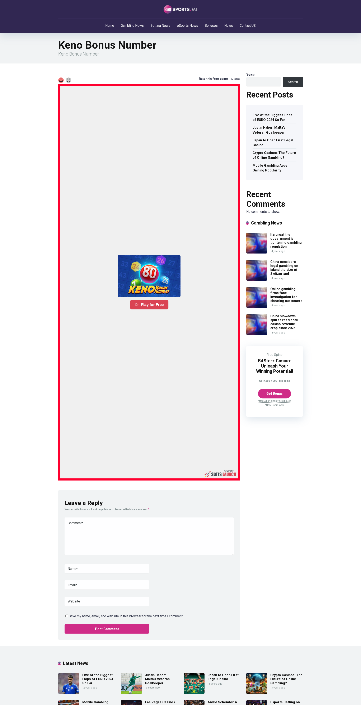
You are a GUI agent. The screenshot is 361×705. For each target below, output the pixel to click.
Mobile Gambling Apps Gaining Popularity (270, 168)
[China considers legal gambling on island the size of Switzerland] (256, 279)
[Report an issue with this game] (61, 80)
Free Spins (274, 355)
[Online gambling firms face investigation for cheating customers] (256, 307)
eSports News (187, 26)
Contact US (248, 26)
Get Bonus (274, 394)
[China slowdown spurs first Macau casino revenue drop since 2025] (256, 334)
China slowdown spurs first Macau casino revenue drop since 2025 (284, 322)
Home (109, 26)
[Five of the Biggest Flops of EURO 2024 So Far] (68, 693)
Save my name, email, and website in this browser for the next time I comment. (126, 616)
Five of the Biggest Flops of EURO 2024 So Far (272, 117)
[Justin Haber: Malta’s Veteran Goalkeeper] (131, 693)
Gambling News (132, 26)
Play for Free (152, 304)
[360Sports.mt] (181, 9)
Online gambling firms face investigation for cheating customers (286, 295)
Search (251, 74)
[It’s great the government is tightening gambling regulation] (256, 252)
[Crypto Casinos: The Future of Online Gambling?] (256, 693)
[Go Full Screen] (68, 80)
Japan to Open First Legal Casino (273, 142)
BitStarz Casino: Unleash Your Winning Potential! (274, 366)
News (228, 26)
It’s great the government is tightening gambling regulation (286, 241)
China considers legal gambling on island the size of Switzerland (284, 268)
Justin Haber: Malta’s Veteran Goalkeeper (269, 130)
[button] (149, 276)
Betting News (160, 26)
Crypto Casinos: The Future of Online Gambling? (274, 155)
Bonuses (211, 26)
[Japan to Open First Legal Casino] (194, 693)
